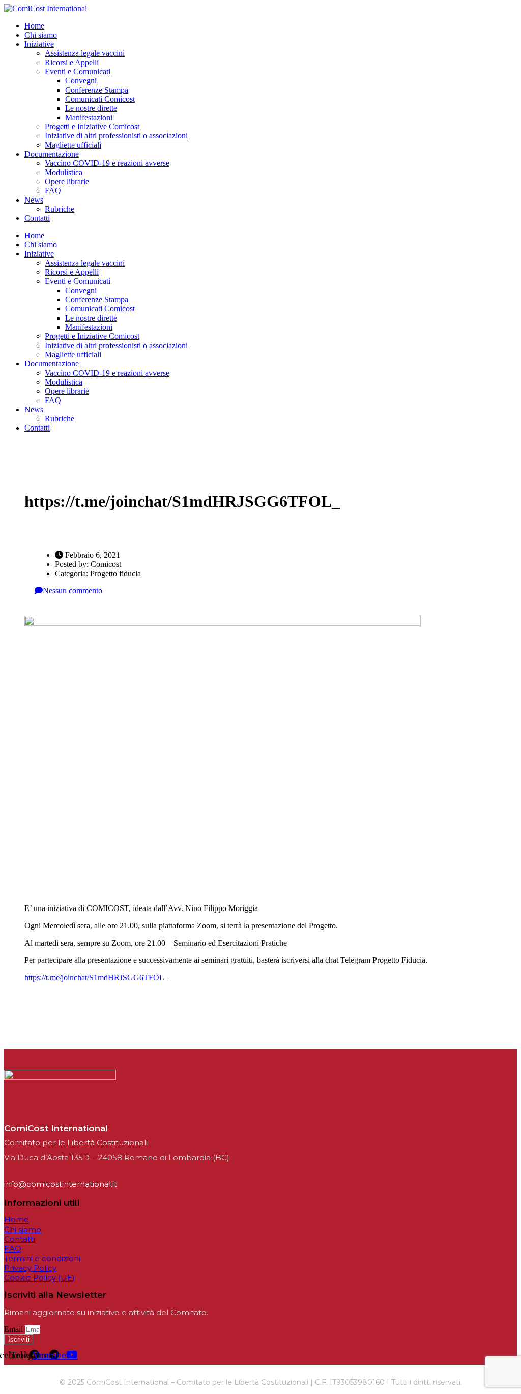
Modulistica (63, 172)
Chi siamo (40, 35)
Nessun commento (72, 590)
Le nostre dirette (91, 108)
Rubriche (59, 209)
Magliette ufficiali (73, 144)
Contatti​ (37, 218)
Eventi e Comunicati (77, 71)
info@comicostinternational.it (60, 1184)
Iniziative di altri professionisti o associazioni (116, 135)
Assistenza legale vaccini (85, 53)
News (33, 199)
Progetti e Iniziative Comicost (92, 126)
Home (34, 25)
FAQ (53, 190)
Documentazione (51, 154)
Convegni (81, 80)
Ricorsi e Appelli (72, 62)
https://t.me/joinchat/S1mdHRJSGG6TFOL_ (96, 977)
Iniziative (39, 44)
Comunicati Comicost (100, 99)
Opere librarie (67, 181)
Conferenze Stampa (96, 90)
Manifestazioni (88, 117)
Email (14, 1329)
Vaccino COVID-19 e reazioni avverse (107, 163)
